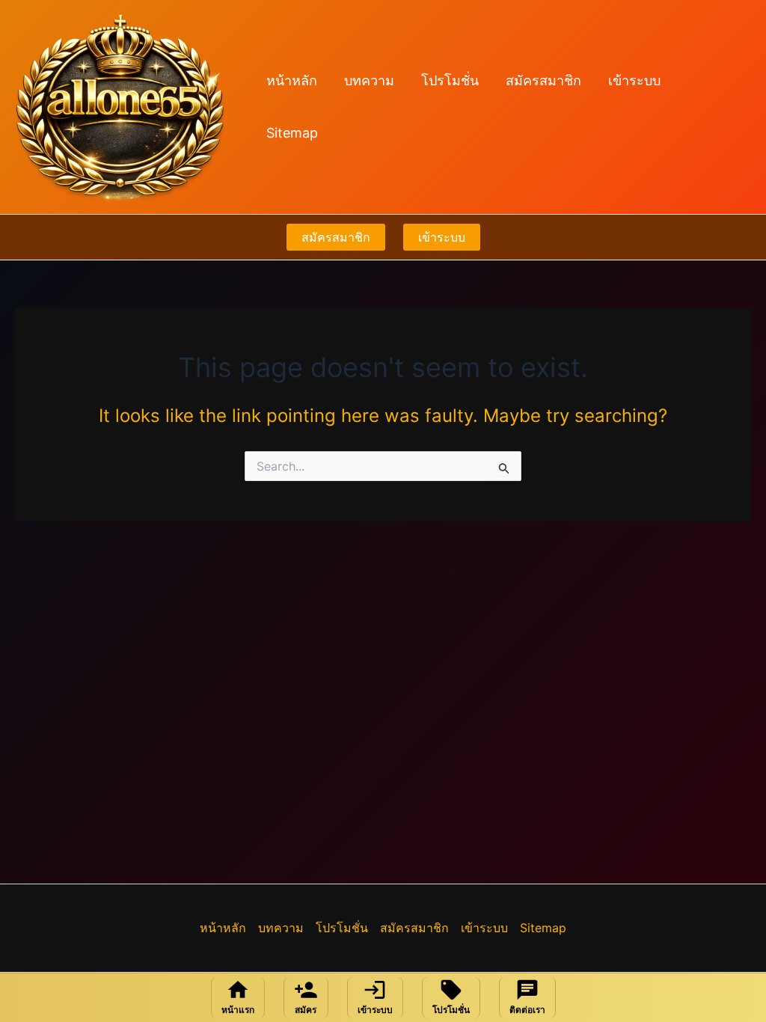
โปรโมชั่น (450, 80)
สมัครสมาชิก (543, 80)
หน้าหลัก (291, 80)
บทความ (369, 80)
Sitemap (292, 133)
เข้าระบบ (634, 80)
